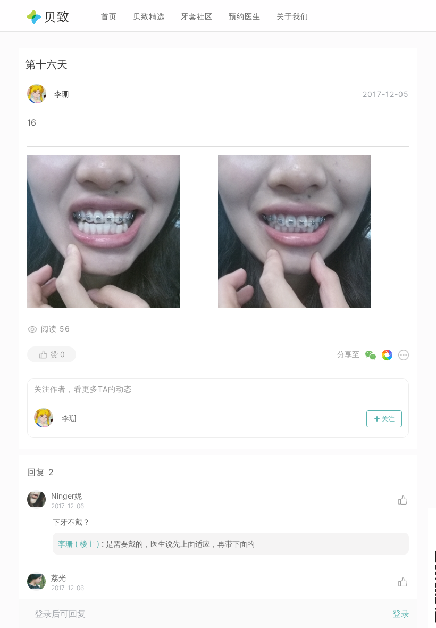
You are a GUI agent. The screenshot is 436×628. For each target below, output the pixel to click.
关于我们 (292, 16)
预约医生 (245, 16)
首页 (109, 16)
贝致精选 (149, 16)
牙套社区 (197, 16)
